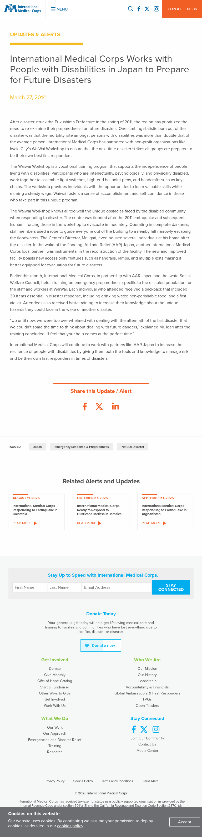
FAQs (147, 699)
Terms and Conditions (117, 781)
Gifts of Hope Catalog (54, 681)
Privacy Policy (54, 781)
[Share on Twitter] (99, 406)
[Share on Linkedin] (115, 406)
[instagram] (156, 730)
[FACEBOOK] (139, 9)
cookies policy (70, 826)
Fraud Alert (150, 781)
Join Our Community (147, 738)
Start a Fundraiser (54, 687)
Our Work (55, 727)
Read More (22, 523)
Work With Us (55, 705)
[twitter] (144, 730)
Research (55, 752)
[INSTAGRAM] (156, 9)
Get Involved (54, 699)
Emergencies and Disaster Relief (54, 740)
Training (54, 746)
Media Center (147, 750)
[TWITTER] (147, 9)
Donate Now (182, 9)
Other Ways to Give (54, 693)
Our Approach (54, 733)
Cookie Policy (83, 781)
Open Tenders (147, 705)
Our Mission (147, 668)
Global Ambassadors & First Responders (147, 693)
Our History (147, 675)
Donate (55, 668)
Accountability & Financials (147, 687)
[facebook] (134, 730)
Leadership (147, 681)
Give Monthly (54, 675)
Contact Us (147, 744)
